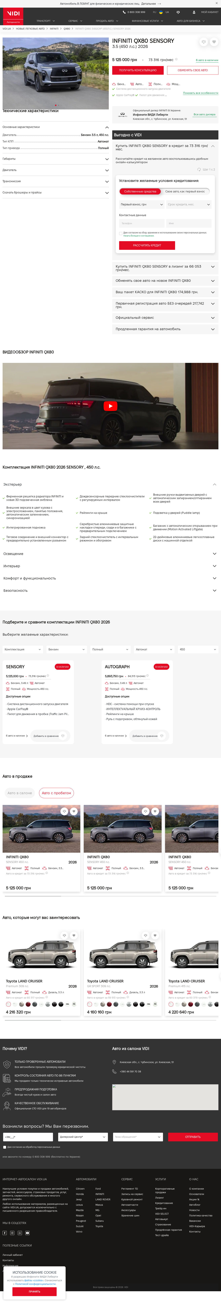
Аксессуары (128, 1210)
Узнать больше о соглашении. (138, 236)
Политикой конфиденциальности (35, 1284)
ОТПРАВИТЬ (193, 1136)
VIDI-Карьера (197, 1226)
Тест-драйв (162, 1235)
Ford (98, 1188)
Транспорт (44, 21)
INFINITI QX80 (17, 857)
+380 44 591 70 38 (130, 1071)
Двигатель (9, 170)
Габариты (9, 158)
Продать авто (105, 21)
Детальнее (148, 3)
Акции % (194, 1199)
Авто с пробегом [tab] (56, 793)
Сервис (74, 21)
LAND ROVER (102, 1199)
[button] (6, 72)
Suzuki (80, 1226)
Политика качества (200, 1215)
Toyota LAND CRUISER (24, 981)
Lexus (79, 1204)
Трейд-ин (160, 1208)
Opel (98, 1215)
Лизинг (159, 1197)
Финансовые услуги (145, 21)
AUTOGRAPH (117, 666)
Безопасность (15, 590)
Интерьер (11, 566)
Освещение (13, 554)
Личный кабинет (13, 1255)
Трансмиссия (12, 181)
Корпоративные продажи (165, 1190)
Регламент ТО (129, 1188)
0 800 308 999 (41, 1156)
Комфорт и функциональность (29, 578)
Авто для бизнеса (189, 21)
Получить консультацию (138, 70)
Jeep (79, 1199)
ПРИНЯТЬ (34, 1291)
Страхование (163, 1224)
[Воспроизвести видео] (110, 406)
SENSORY (15, 666)
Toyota (99, 1226)
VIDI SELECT (162, 1213)
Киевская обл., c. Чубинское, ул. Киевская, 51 (147, 1062)
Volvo (79, 1231)
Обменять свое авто (193, 70)
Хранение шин (130, 1215)
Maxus (99, 1204)
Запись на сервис (132, 1194)
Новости (194, 1210)
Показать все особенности (200, 92)
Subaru (99, 1220)
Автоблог (194, 1204)
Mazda (80, 1210)
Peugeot (81, 1220)
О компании (196, 1188)
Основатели (196, 1194)
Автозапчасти (129, 1204)
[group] (56, 73)
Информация (10, 1265)
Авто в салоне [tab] (20, 793)
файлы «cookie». (34, 1280)
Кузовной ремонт (132, 1199)
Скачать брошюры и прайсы (22, 192)
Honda (80, 1194)
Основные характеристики (21, 127)
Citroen (80, 1188)
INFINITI (99, 1194)
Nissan (80, 1215)
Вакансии (195, 1220)
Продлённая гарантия (168, 1229)
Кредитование (164, 1203)
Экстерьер (12, 484)
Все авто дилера (204, 114)
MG (97, 1210)
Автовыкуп (161, 1219)
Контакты (194, 1231)
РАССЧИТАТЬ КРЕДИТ (147, 245)
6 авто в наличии (207, 60)
